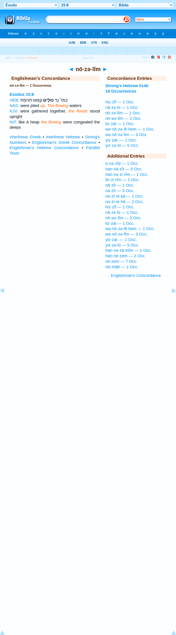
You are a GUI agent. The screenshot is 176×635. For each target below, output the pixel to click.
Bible (8, 57)
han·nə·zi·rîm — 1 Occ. (126, 174)
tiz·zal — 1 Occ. (120, 123)
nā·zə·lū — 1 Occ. (122, 107)
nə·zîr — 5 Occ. (119, 190)
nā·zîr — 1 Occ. (119, 185)
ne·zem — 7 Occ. (121, 261)
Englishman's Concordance (136, 275)
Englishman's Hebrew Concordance (44, 147)
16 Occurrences (120, 91)
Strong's (20, 57)
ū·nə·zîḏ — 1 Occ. (122, 163)
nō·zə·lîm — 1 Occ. (123, 113)
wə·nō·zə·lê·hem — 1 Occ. (130, 129)
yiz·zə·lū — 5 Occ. (122, 145)
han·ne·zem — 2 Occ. (125, 256)
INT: (13, 122)
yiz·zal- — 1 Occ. (121, 140)
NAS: (14, 105)
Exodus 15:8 (22, 94)
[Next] (170, 301)
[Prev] (5, 301)
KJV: (14, 111)
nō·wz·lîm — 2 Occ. (123, 118)
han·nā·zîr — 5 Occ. (124, 169)
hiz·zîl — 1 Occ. (120, 102)
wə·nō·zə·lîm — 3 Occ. (126, 134)
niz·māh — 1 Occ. (121, 267)
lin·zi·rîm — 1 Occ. (122, 179)
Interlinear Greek (25, 137)
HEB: (14, 100)
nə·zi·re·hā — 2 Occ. (124, 201)
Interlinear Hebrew (63, 137)
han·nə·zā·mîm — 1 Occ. (128, 250)
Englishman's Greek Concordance (64, 142)
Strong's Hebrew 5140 (126, 85)
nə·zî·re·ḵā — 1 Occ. (124, 196)
